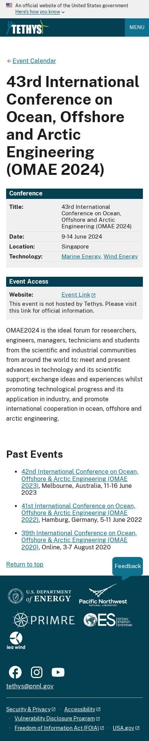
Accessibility (79, 709)
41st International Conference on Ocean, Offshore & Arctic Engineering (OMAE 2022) (78, 513)
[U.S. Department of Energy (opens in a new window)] (39, 598)
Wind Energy (121, 256)
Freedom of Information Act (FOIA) (57, 728)
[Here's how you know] (74, 9)
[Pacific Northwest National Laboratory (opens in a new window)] (100, 598)
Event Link (76, 294)
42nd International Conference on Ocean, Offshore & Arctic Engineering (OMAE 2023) (79, 478)
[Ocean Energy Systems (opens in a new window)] (108, 620)
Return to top (25, 564)
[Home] (27, 27)
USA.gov (123, 728)
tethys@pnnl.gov (29, 686)
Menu (137, 27)
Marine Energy (81, 256)
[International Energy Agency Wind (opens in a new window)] (16, 641)
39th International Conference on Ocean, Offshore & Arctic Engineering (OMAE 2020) (79, 540)
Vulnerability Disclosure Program (55, 718)
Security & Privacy (28, 709)
